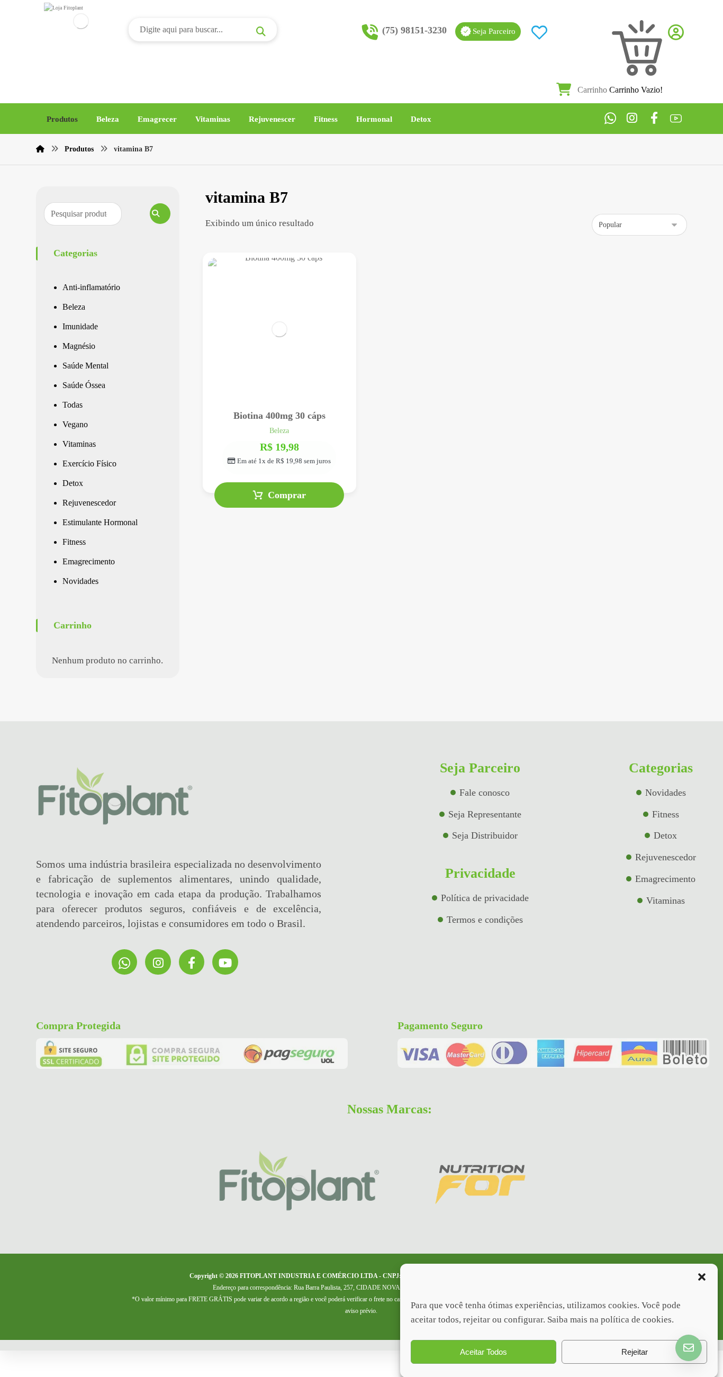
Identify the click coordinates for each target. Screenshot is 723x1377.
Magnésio (78, 345)
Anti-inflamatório (91, 287)
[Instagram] (632, 117)
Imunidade (80, 326)
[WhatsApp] (610, 117)
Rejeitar (634, 1351)
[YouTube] (676, 117)
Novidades (80, 581)
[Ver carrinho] (578, 89)
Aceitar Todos (483, 1351)
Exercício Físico (89, 463)
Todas (72, 404)
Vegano (75, 424)
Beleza (73, 306)
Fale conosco (484, 792)
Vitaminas (79, 443)
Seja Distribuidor (485, 835)
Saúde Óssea (83, 385)
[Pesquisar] (262, 31)
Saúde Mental (85, 365)
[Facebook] (654, 117)
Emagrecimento (88, 561)
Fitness (74, 541)
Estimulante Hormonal (100, 522)
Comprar (287, 495)
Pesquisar (160, 213)
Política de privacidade (485, 898)
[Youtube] (225, 962)
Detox (72, 483)
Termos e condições (485, 919)
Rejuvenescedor (89, 502)
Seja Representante (484, 814)
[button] (702, 1277)
